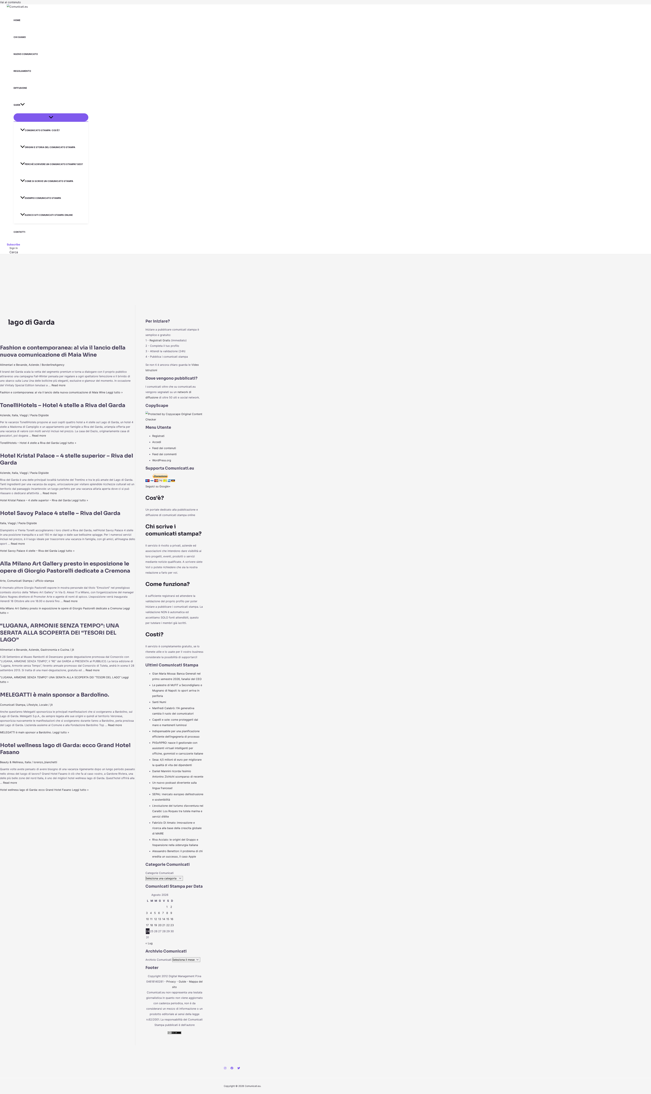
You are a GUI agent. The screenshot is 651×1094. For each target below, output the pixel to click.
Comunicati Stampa (19, 580)
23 (172, 925)
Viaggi (23, 415)
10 (147, 919)
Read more (58, 385)
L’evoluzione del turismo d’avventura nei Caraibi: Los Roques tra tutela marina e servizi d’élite (177, 811)
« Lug (149, 943)
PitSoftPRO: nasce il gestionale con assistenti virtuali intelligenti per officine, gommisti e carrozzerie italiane (177, 748)
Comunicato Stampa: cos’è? (42, 130)
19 (155, 925)
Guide (17, 105)
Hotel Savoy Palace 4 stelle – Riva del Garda (60, 513)
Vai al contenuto (10, 2)
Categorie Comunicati (159, 873)
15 (167, 919)
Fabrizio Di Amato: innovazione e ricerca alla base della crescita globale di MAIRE (177, 828)
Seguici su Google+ (158, 486)
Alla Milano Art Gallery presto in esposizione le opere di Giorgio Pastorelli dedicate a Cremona (65, 567)
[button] (22, 104)
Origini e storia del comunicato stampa (50, 147)
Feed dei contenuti (164, 448)
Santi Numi (159, 702)
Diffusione (20, 88)
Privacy (171, 981)
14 (163, 919)
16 (171, 919)
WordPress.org (161, 460)
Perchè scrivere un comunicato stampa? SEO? (54, 164)
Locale (43, 704)
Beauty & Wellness (11, 762)
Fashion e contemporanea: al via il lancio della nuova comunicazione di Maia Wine (62, 351)
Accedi (156, 442)
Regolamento (22, 71)
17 (147, 925)
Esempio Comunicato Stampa (43, 198)
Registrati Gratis (160, 340)
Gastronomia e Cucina (55, 649)
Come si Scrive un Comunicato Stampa (49, 181)
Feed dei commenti (164, 454)
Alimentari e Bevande (13, 364)
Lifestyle (32, 704)
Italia (15, 415)
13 (159, 919)
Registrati (158, 436)
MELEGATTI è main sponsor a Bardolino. (54, 694)
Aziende (34, 364)
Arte (3, 580)
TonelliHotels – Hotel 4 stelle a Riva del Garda (62, 405)
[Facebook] (232, 1068)
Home (17, 20)
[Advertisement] (325, 279)
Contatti (19, 232)
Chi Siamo (20, 37)
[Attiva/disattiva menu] (51, 117)
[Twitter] (238, 1068)
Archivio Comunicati (158, 959)
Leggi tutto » (61, 392)
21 (163, 925)
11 (151, 919)
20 (160, 925)
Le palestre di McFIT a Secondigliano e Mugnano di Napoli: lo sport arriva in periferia (177, 690)
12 (155, 919)
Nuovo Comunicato (26, 54)
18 (151, 925)
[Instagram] (225, 1068)
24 (147, 931)
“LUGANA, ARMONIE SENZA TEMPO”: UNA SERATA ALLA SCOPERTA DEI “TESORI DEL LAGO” (59, 632)
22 (168, 925)
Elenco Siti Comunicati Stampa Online (49, 215)
